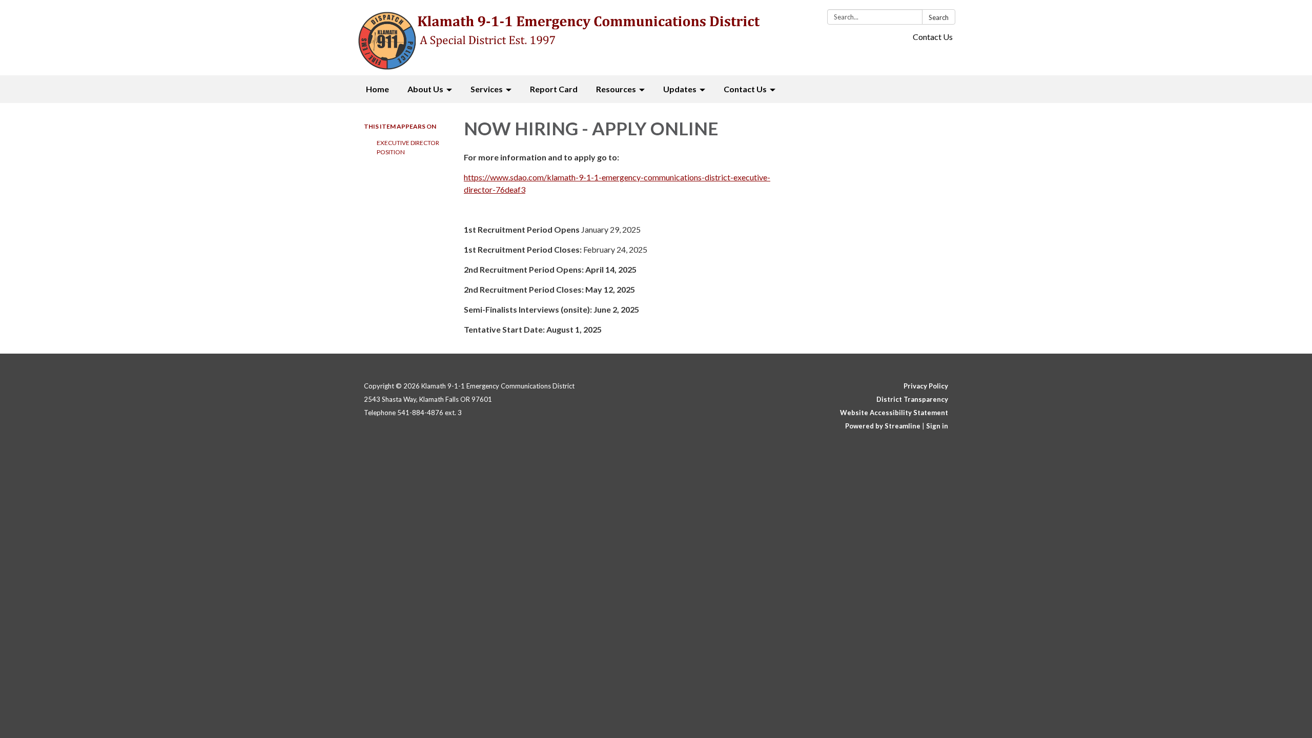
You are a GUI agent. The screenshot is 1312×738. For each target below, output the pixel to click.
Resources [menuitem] (616, 89)
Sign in (937, 426)
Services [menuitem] (486, 89)
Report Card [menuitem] (554, 89)
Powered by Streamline (882, 426)
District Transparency (912, 399)
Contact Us (933, 37)
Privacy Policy (926, 386)
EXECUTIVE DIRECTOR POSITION (408, 147)
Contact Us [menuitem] (745, 89)
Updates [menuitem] (679, 89)
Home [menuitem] (377, 89)
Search (939, 17)
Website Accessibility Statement (894, 412)
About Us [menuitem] (425, 89)
